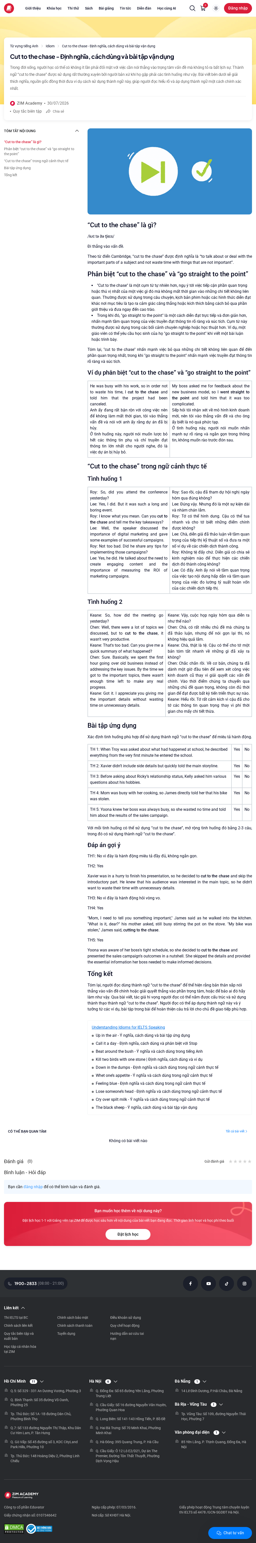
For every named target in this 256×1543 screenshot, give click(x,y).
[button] (192, 8)
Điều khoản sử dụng (125, 1318)
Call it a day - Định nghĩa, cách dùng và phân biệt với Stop (146, 1043)
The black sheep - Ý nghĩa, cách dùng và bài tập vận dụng (146, 1107)
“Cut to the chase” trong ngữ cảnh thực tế (36, 161)
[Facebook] (190, 1283)
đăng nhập (33, 1186)
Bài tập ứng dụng (17, 168)
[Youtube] (208, 1283)
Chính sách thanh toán (74, 1326)
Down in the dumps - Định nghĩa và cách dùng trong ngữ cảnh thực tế (157, 1067)
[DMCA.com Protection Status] (14, 1529)
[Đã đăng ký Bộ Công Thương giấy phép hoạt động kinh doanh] (39, 1529)
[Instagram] (244, 1283)
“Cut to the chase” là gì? (23, 142)
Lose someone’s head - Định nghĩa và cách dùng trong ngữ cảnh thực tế (159, 1091)
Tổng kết (10, 175)
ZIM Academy (29, 103)
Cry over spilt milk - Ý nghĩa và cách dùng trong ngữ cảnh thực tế (153, 1099)
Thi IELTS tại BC (16, 1318)
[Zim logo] (9, 8)
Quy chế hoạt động (125, 1326)
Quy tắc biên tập (27, 111)
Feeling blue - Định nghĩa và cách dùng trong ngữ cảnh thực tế (150, 1083)
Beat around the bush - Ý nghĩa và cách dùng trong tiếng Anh (149, 1051)
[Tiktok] (226, 1283)
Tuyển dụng (66, 1334)
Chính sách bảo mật (72, 1318)
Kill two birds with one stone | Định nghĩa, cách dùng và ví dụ (149, 1059)
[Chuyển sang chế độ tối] (216, 8)
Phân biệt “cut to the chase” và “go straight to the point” (39, 151)
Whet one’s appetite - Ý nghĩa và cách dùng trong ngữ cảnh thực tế (154, 1075)
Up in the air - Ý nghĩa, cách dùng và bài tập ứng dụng (143, 1035)
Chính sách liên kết (18, 1326)
